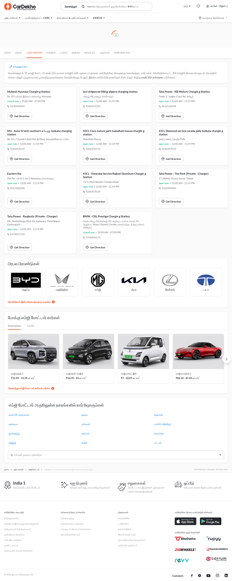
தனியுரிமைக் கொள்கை (14, 534)
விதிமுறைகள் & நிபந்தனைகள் (17, 529)
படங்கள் (63, 52)
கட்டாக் (157, 442)
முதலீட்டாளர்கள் (11, 545)
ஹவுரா (84, 414)
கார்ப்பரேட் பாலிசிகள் (13, 540)
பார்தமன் (85, 424)
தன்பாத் (85, 433)
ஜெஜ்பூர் (12, 442)
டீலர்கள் (18, 52)
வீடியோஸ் (76, 52)
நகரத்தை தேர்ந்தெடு (213, 17)
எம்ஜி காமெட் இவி (128, 373)
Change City (19, 66)
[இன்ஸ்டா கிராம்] (217, 575)
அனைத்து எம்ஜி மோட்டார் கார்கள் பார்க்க (29, 388)
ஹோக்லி (158, 414)
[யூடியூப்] (208, 575)
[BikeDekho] (185, 538)
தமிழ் (185, 6)
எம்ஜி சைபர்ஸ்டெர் (183, 373)
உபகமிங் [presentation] (30, 325)
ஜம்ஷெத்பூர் (14, 433)
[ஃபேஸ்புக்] (192, 575)
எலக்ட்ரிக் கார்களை (152, 77)
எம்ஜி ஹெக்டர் (17, 373)
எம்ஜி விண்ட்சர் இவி (74, 373)
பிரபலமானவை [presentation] (14, 325)
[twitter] (199, 575)
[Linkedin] (226, 575)
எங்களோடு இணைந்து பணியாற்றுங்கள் (21, 523)
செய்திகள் (51, 52)
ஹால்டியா (13, 424)
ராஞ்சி (84, 442)
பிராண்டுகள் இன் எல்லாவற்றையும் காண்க (29, 301)
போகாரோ (159, 433)
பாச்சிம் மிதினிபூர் (162, 424)
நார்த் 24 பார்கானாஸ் (19, 414)
